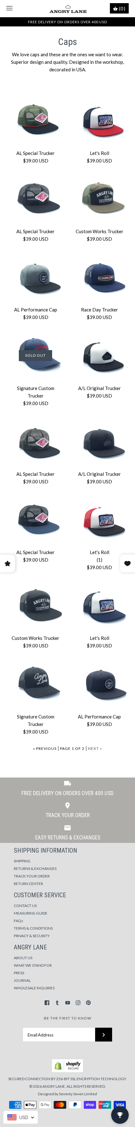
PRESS (19, 972)
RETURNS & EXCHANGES (35, 868)
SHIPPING (22, 861)
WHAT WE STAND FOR (33, 965)
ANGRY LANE (53, 1086)
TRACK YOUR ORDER (32, 876)
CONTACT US (25, 905)
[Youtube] (67, 1002)
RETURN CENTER (28, 883)
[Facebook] (47, 1002)
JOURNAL (22, 980)
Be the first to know (67, 1018)
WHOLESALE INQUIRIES (34, 988)
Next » (95, 748)
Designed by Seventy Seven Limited (67, 1093)
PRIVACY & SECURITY (32, 935)
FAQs (18, 920)
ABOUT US (23, 957)
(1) (99, 560)
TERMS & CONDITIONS (33, 928)
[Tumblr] (57, 1002)
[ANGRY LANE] (67, 8)
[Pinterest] (88, 1002)
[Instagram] (78, 1002)
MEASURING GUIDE (30, 913)
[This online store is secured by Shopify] (67, 1071)
